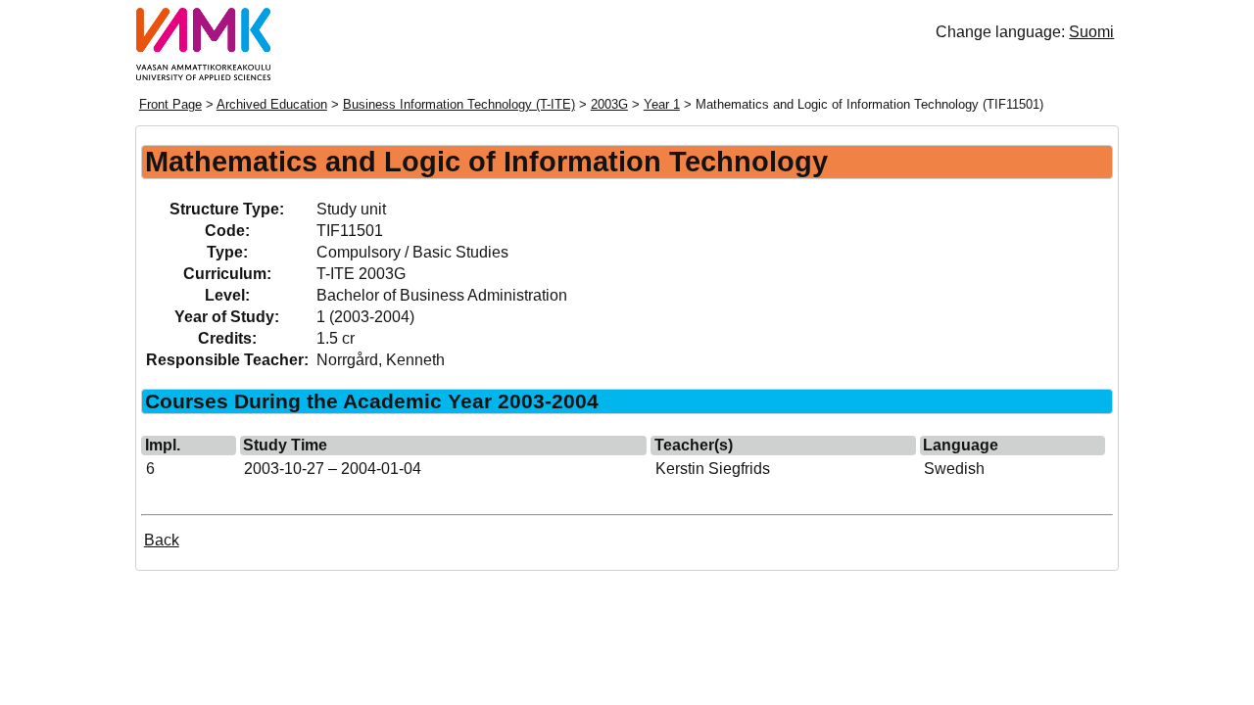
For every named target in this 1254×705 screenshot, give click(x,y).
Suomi (1091, 32)
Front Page (170, 104)
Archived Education (272, 104)
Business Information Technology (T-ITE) (459, 104)
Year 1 (662, 104)
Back (161, 540)
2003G (609, 104)
